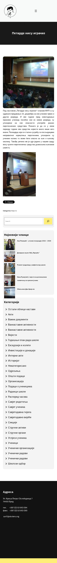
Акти (10, 314)
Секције (12, 422)
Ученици (13, 443)
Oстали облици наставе (21, 309)
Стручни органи (17, 432)
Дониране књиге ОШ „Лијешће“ (28, 253)
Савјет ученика (16, 407)
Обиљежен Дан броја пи (25, 289)
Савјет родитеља (17, 401)
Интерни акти (15, 355)
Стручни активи (17, 427)
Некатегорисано (17, 365)
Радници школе (17, 391)
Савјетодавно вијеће (19, 417)
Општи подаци (16, 376)
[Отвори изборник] (36, 11)
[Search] (48, 221)
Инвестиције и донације (21, 350)
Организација (16, 381)
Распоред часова (17, 396)
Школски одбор (16, 463)
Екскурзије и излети (19, 345)
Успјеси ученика (17, 438)
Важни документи (18, 319)
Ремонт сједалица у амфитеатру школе (31, 265)
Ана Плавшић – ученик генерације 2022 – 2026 (34, 241)
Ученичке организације (21, 448)
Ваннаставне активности (22, 324)
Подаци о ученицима (20, 386)
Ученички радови (18, 453)
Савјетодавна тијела (19, 412)
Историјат (13, 360)
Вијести (14, 211)
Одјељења (14, 371)
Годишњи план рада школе (23, 340)
